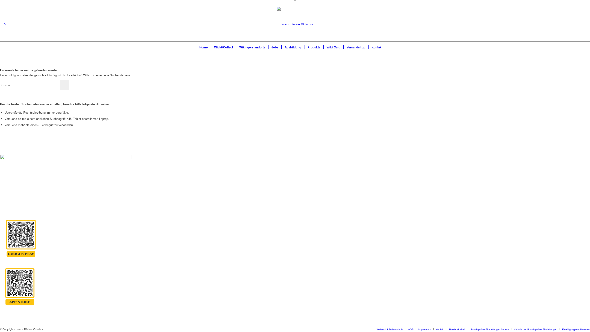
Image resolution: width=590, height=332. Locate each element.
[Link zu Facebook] (572, 3)
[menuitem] (203, 47)
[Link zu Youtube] (579, 3)
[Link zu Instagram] (565, 3)
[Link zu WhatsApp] (586, 3)
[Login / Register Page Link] (389, 47)
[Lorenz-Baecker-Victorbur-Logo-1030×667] (295, 33)
